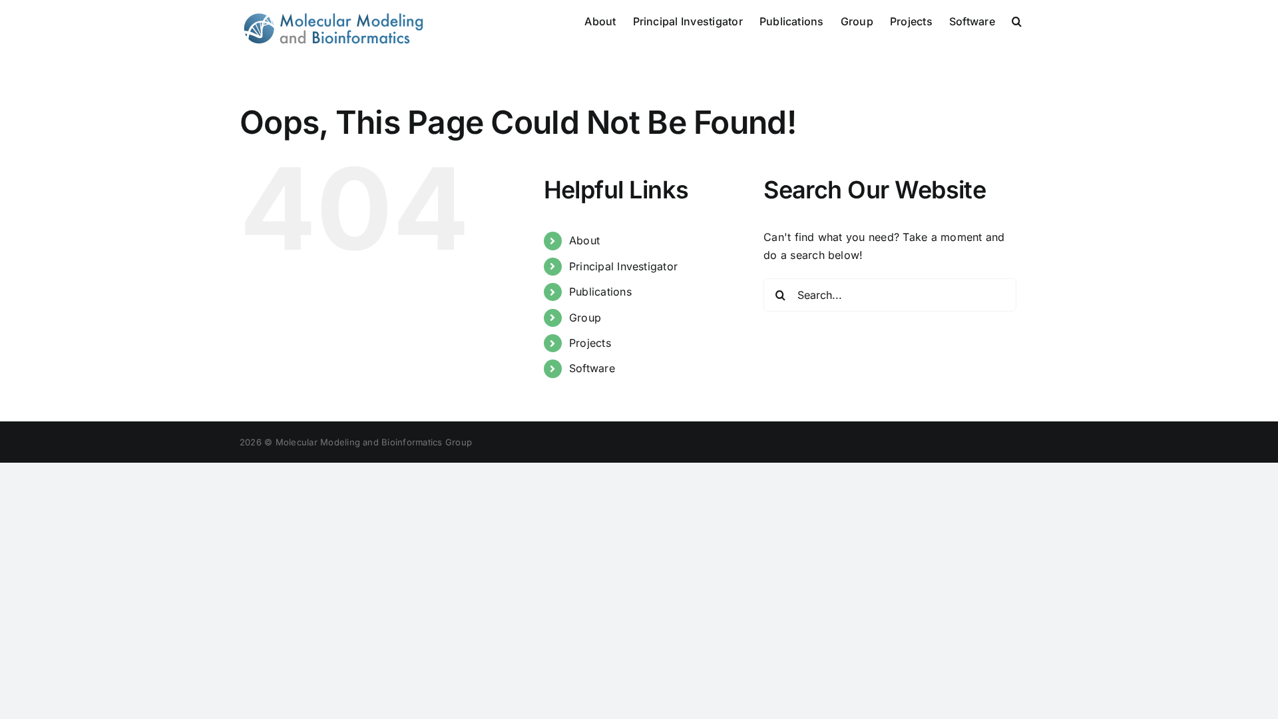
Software (592, 368)
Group (585, 317)
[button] (1017, 20)
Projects (590, 343)
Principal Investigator (623, 266)
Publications (600, 291)
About (584, 240)
